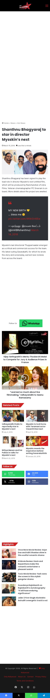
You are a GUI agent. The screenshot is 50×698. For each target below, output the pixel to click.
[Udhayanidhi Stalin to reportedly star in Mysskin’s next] (13, 416)
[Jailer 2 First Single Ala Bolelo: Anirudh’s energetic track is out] (9, 601)
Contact (30, 677)
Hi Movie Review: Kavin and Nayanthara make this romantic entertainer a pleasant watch (30, 565)
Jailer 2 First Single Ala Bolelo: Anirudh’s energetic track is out (33, 599)
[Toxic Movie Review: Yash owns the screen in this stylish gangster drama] (9, 577)
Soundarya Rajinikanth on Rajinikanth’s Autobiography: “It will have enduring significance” (32, 589)
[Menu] (47, 6)
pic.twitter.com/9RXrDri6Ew (24, 218)
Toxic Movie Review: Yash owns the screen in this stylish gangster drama (32, 576)
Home (6, 123)
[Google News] (30, 323)
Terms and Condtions (25, 681)
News (13, 123)
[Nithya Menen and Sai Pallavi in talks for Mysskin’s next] (13, 442)
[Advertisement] (25, 38)
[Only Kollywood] (25, 5)
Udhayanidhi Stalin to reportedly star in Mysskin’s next (12, 426)
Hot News (21, 123)
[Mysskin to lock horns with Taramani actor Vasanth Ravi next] (37, 416)
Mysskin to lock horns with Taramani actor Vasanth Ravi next (36, 426)
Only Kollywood (10, 677)
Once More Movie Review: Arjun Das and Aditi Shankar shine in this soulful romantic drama (32, 552)
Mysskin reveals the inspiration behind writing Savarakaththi (36, 451)
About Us (22, 677)
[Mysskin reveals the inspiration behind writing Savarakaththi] (37, 441)
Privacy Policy (40, 677)
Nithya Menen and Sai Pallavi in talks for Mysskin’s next (12, 452)
